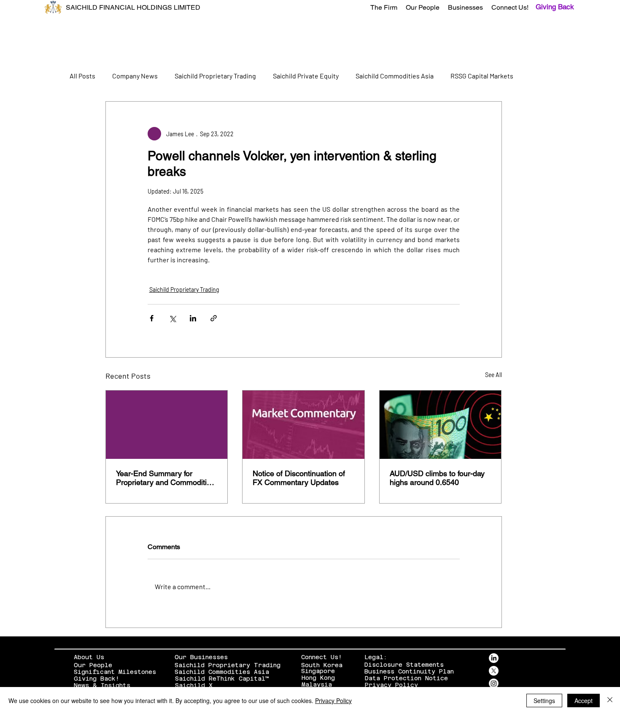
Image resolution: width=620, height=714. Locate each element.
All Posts (82, 76)
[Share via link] (214, 318)
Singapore (318, 671)
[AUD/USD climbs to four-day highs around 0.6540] (440, 425)
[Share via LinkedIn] (193, 318)
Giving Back (555, 7)
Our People (93, 665)
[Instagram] (494, 683)
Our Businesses (201, 657)
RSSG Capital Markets (481, 76)
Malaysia (317, 684)
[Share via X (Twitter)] (172, 318)
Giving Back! (96, 678)
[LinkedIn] (494, 658)
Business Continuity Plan (409, 671)
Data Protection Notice (406, 678)
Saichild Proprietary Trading (215, 76)
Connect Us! (321, 657)
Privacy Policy (391, 685)
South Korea (321, 665)
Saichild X (194, 685)
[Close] (610, 700)
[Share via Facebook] (152, 318)
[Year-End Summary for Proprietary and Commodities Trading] (167, 425)
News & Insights (102, 685)
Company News (135, 76)
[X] (494, 671)
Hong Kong (318, 677)
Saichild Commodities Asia (395, 76)
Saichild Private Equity (306, 76)
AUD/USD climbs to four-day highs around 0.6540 (437, 478)
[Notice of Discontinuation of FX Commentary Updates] (303, 425)
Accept (583, 700)
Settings (544, 700)
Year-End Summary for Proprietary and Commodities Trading (165, 478)
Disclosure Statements (404, 664)
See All (493, 374)
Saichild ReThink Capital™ (222, 678)
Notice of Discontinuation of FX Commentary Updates (299, 478)
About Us (89, 657)
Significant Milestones (115, 671)
